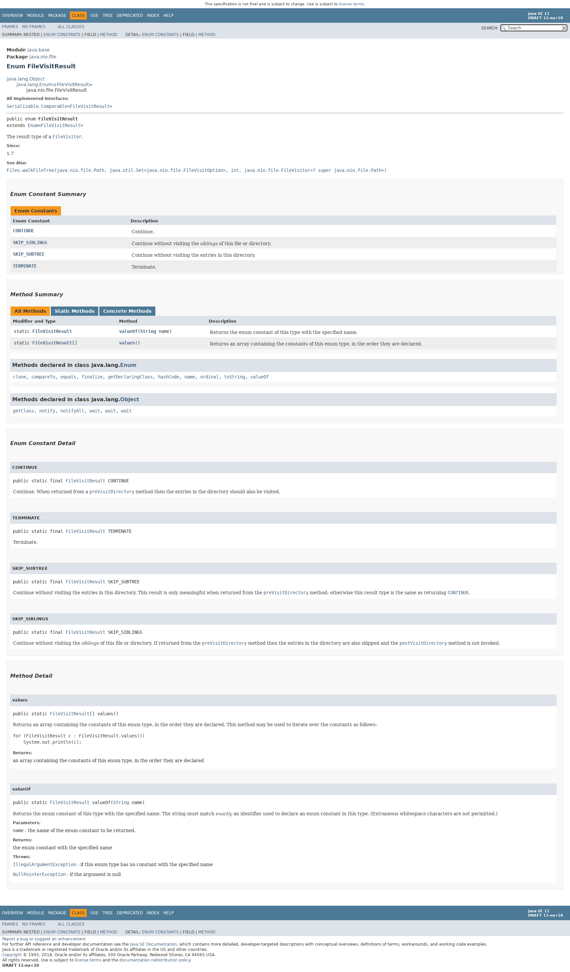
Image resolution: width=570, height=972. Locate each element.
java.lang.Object (26, 78)
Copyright (12, 955)
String (148, 331)
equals (68, 376)
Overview (12, 15)
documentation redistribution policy (154, 960)
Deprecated (130, 15)
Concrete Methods (127, 311)
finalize (92, 376)
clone (19, 376)
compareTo (43, 376)
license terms (351, 4)
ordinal (209, 376)
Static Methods (74, 311)
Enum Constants (62, 34)
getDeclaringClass (130, 376)
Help (168, 15)
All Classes (71, 26)
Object (129, 399)
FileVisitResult (73, 84)
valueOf (128, 331)
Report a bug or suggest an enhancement (44, 939)
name (189, 376)
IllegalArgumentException (44, 864)
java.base (38, 49)
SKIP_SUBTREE (29, 254)
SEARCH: (489, 28)
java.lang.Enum (34, 84)
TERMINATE (25, 266)
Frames (10, 26)
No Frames (34, 26)
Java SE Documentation (153, 944)
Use (94, 15)
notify (47, 410)
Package (57, 15)
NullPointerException (39, 874)
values (127, 342)
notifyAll (72, 410)
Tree (108, 15)
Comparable (54, 106)
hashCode (168, 376)
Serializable (22, 106)
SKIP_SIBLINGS (30, 242)
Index (153, 15)
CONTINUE (23, 230)
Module (35, 15)
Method (108, 34)
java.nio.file (42, 56)
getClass (23, 410)
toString (234, 376)
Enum (33, 125)
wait (94, 410)
